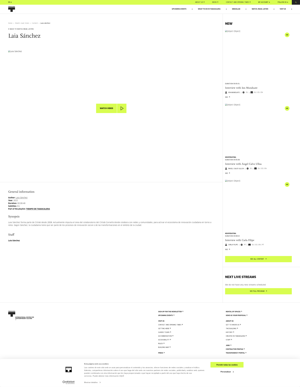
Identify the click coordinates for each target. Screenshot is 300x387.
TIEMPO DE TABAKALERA (38, 209)
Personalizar (226, 372)
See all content (257, 259)
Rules (160, 343)
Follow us (282, 2)
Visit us (283, 9)
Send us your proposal (236, 315)
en (9, 2)
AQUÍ (121, 376)
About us (199, 2)
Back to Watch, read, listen (22, 29)
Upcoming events (179, 9)
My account (263, 2)
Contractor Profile (234, 349)
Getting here (163, 328)
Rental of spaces (233, 312)
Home (10, 23)
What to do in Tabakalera (209, 9)
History (229, 332)
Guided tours (163, 332)
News (214, 2)
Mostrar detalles (91, 382)
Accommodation (165, 336)
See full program (257, 291)
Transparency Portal (235, 353)
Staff (228, 340)
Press (160, 353)
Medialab (236, 9)
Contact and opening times (237, 2)
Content (35, 23)
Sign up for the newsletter (170, 312)
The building (231, 328)
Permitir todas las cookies (227, 365)
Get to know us (232, 325)
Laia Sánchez (22, 198)
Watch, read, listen (260, 9)
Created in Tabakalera (235, 336)
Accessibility (163, 340)
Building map (163, 347)
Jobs (228, 345)
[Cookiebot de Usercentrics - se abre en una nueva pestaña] (68, 382)
